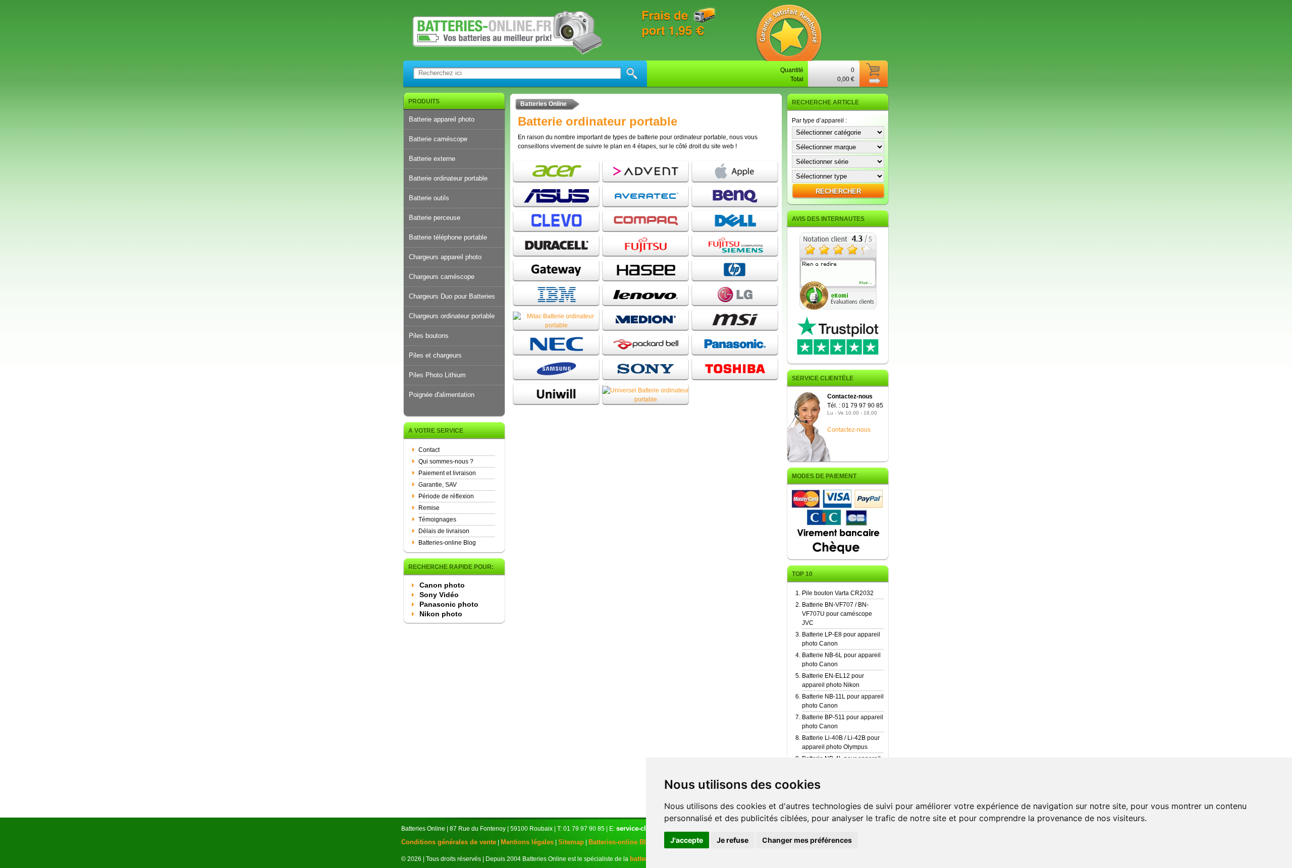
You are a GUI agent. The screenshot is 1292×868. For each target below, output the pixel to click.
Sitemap (571, 842)
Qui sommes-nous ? (445, 461)
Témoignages (437, 519)
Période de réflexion (446, 496)
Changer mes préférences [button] (807, 840)
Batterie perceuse (434, 217)
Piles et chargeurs (435, 355)
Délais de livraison (443, 531)
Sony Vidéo (439, 595)
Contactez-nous (849, 429)
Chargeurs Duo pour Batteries (452, 296)
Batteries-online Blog (447, 542)
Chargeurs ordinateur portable (452, 316)
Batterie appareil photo (441, 119)
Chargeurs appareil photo (445, 257)
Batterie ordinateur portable (448, 178)
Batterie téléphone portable (448, 237)
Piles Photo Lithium (437, 375)
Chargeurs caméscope (441, 276)
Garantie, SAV (437, 484)
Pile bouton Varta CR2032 (838, 593)
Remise (429, 507)
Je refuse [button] (732, 840)
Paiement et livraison (447, 473)
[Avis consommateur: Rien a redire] (838, 307)
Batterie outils (429, 198)
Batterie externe (432, 158)
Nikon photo (440, 614)
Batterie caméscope (438, 139)
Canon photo (442, 585)
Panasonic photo (448, 604)
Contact (429, 449)
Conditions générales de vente (448, 842)
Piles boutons (429, 335)
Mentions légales (527, 842)
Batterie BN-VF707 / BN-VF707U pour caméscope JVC (837, 613)
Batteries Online (543, 103)
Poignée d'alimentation (441, 394)
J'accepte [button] (686, 840)
